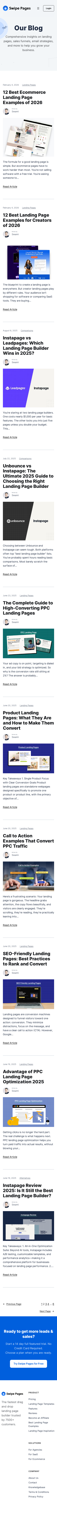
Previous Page (12, 1304)
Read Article (10, 186)
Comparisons (27, 330)
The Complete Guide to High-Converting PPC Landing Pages (28, 608)
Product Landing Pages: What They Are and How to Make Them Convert (28, 720)
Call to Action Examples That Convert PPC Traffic (28, 841)
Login (48, 8)
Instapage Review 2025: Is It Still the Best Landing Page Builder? (28, 1190)
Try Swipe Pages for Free (29, 1363)
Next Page (47, 1311)
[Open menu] (38, 8)
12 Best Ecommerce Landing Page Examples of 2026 (24, 97)
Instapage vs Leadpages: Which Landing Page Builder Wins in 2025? (26, 345)
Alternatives (25, 1178)
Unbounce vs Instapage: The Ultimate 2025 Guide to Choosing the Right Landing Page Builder (28, 476)
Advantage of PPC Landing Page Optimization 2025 (23, 1076)
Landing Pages (29, 85)
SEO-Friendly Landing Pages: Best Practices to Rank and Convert (26, 958)
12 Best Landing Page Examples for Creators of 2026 (27, 220)
